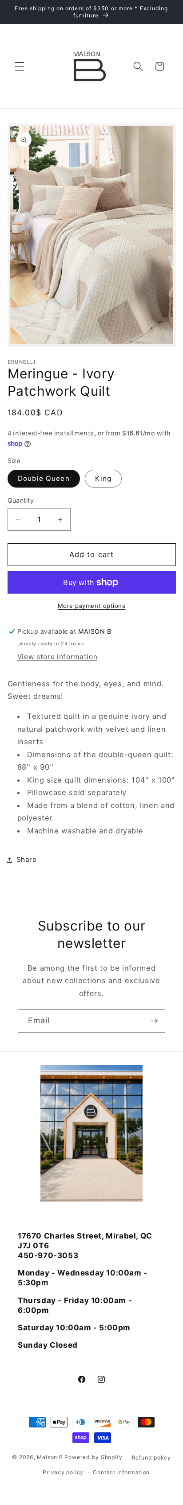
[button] (19, 66)
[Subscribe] (154, 1021)
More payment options (92, 605)
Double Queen (44, 478)
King (103, 478)
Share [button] (26, 859)
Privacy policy (63, 1472)
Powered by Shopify (93, 1457)
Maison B (50, 1457)
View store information (57, 656)
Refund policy (151, 1457)
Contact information (121, 1472)
